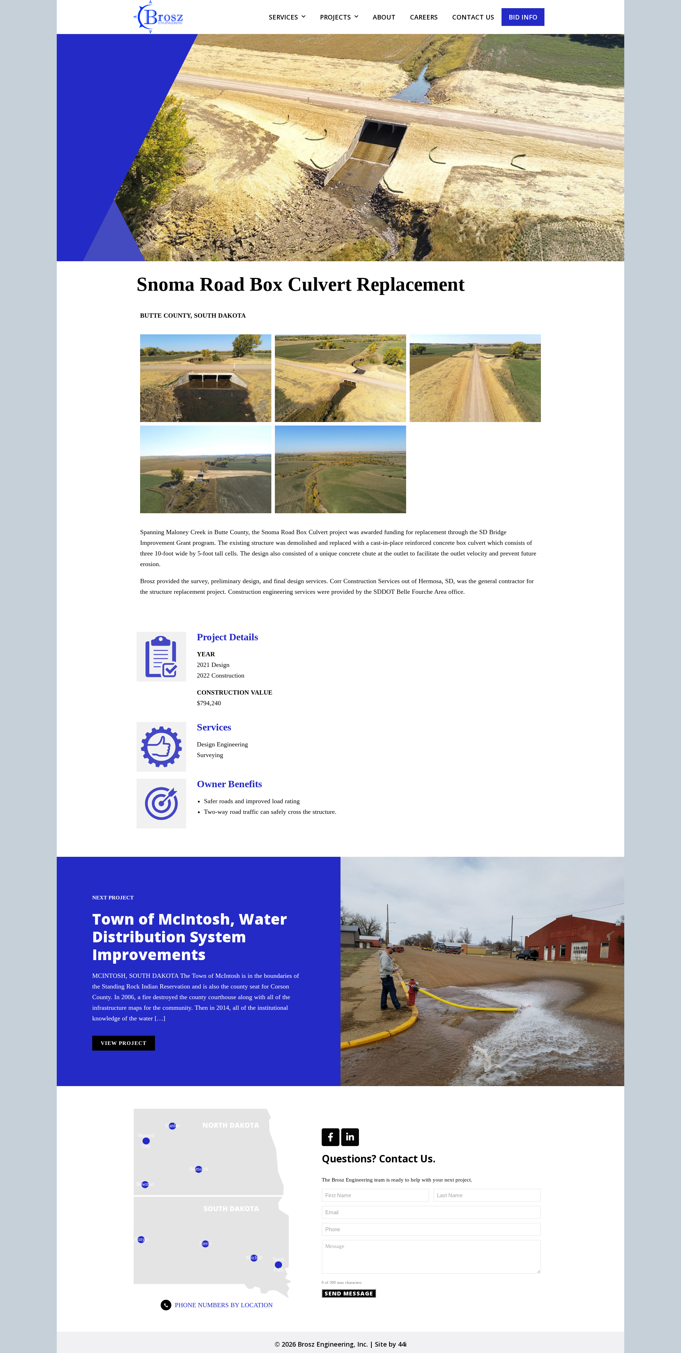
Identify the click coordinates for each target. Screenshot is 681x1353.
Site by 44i (391, 1344)
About (384, 17)
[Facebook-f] (330, 1137)
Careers (424, 17)
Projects (335, 17)
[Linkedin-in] (350, 1137)
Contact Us (473, 17)
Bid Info (523, 17)
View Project (123, 1043)
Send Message (349, 1293)
